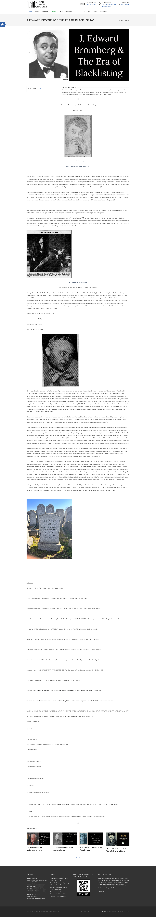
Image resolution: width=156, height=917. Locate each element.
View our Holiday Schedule (58, 896)
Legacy (121, 20)
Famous (39, 88)
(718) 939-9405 (125, 4)
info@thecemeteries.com (37, 898)
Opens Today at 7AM (91, 4)
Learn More (101, 891)
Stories (127, 20)
